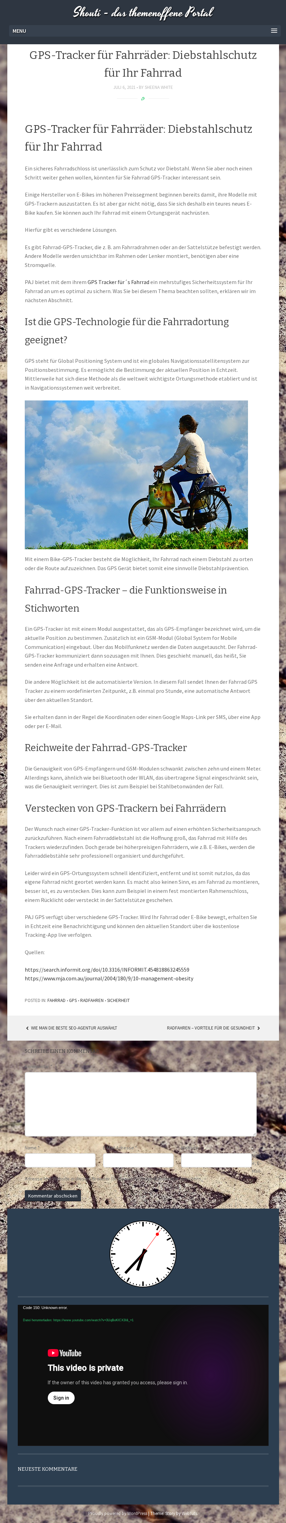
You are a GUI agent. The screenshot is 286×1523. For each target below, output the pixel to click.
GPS (73, 1000)
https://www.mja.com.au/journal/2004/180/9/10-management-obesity (109, 978)
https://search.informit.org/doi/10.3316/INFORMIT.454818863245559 (107, 969)
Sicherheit (118, 1000)
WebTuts (189, 1513)
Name (32, 1148)
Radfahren (92, 1000)
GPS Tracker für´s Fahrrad (118, 281)
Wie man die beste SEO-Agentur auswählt (73, 1028)
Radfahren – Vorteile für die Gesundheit (211, 1028)
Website (189, 1148)
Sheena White (159, 87)
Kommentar (38, 1066)
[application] (143, 1375)
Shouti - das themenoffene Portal (143, 13)
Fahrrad (56, 1000)
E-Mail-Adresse (120, 1148)
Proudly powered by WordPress (117, 1513)
